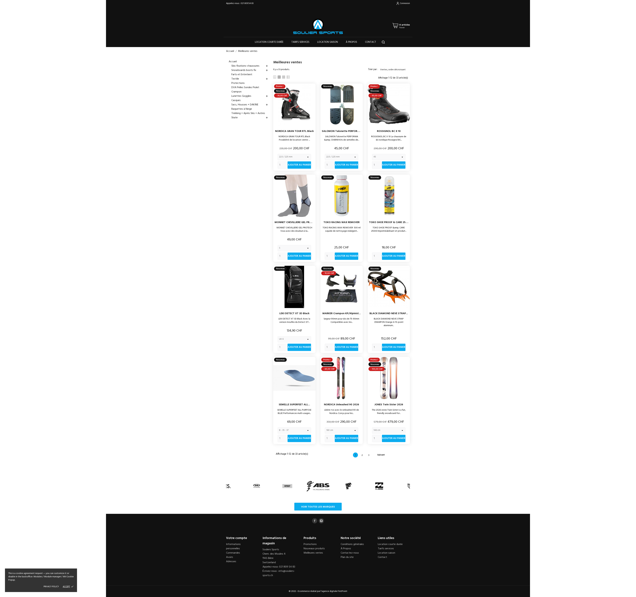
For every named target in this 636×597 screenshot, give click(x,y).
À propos (351, 42)
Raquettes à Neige (241, 109)
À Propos (346, 548)
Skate (249, 117)
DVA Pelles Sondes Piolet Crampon (245, 89)
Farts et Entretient (241, 74)
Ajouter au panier (299, 165)
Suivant (382, 455)
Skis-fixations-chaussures (249, 66)
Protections (238, 83)
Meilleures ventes (313, 553)
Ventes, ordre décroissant (394, 70)
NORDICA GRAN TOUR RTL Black (294, 131)
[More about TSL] (256, 486)
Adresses (231, 561)
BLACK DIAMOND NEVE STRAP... (389, 313)
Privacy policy (51, 586)
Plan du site (347, 557)
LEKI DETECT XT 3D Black (294, 313)
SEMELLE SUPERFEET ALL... (294, 404)
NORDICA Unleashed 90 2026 (341, 404)
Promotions (310, 544)
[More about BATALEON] (348, 486)
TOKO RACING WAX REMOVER (341, 222)
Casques (236, 100)
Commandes (233, 553)
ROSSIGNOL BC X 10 (389, 131)
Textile (249, 79)
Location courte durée (269, 42)
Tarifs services (300, 42)
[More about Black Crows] (410, 486)
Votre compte (236, 538)
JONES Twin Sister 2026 (388, 404)
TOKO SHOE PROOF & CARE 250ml (389, 222)
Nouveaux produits (314, 548)
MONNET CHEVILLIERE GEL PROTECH (296, 222)
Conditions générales (352, 544)
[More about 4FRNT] (287, 486)
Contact (370, 42)
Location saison (327, 42)
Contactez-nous (350, 553)
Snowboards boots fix (249, 70)
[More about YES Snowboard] (226, 486)
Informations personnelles (233, 546)
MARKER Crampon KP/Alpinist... (341, 313)
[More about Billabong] (379, 486)
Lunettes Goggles (249, 96)
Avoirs (229, 557)
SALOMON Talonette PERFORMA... (342, 131)
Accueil (233, 61)
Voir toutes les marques (318, 507)
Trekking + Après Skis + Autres (248, 113)
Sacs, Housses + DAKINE (249, 105)
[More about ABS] (318, 486)
